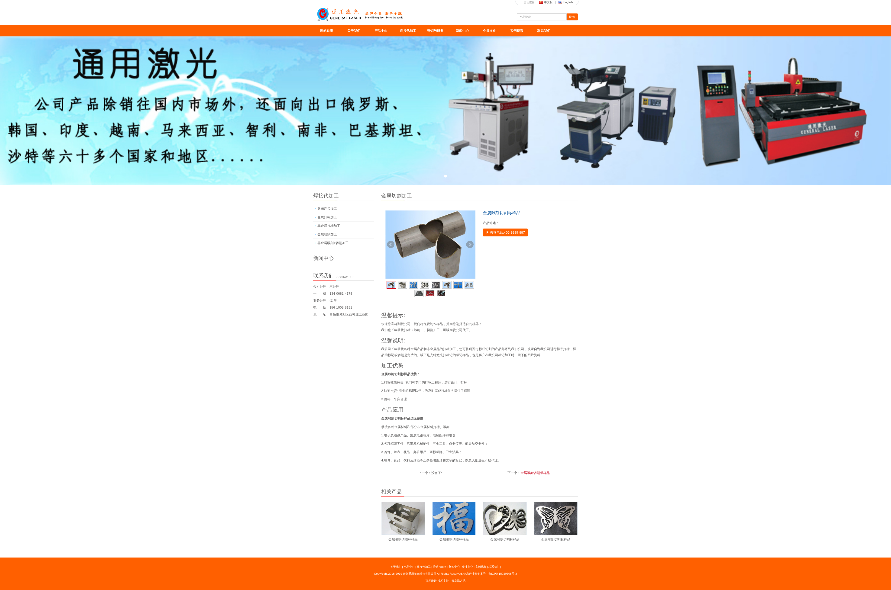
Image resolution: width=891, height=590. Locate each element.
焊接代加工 (408, 30)
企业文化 (489, 30)
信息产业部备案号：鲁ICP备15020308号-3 (490, 573)
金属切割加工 (327, 234)
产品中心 (380, 30)
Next (470, 244)
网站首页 (326, 30)
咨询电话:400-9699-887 (507, 232)
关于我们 (353, 30)
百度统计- (432, 580)
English (568, 2)
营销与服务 (435, 30)
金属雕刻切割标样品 (535, 473)
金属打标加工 (327, 217)
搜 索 (572, 17)
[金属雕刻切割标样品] (430, 244)
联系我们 (543, 30)
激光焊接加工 (327, 208)
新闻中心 (462, 30)
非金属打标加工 (328, 226)
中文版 (548, 2)
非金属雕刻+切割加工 (333, 243)
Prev (390, 244)
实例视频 (516, 30)
